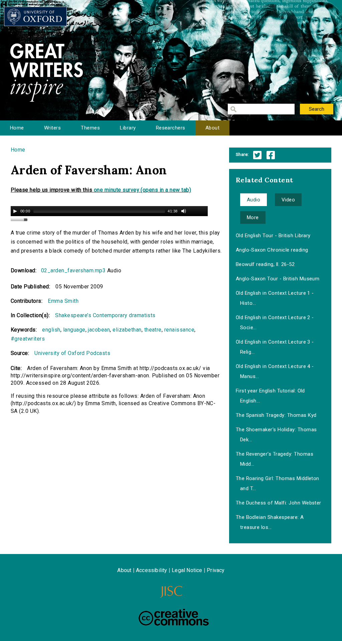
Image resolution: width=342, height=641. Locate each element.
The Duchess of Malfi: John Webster (278, 503)
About (212, 128)
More (253, 217)
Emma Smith (63, 301)
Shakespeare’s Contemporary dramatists (105, 315)
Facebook (271, 155)
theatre (153, 330)
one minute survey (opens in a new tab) (142, 190)
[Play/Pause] (15, 211)
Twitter (257, 155)
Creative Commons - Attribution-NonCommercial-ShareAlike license (174, 617)
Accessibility (151, 570)
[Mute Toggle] (183, 211)
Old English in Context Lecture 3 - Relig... (275, 347)
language (74, 330)
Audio (253, 200)
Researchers (170, 128)
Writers (52, 128)
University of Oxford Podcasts (72, 353)
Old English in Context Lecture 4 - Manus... (275, 371)
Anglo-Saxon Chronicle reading (272, 250)
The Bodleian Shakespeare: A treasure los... (270, 522)
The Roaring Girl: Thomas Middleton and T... (277, 483)
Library (128, 128)
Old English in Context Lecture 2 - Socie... (275, 322)
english (51, 330)
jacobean (99, 330)
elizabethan (127, 330)
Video (288, 200)
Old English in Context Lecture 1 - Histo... (275, 298)
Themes (90, 128)
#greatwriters (28, 339)
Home (17, 128)
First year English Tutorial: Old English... (270, 396)
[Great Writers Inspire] (35, 16)
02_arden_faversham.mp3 (73, 270)
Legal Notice (187, 570)
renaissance (179, 330)
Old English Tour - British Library (273, 236)
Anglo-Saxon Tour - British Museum (278, 279)
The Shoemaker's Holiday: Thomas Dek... (276, 435)
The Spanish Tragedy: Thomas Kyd (276, 415)
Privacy (215, 570)
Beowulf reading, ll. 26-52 (265, 264)
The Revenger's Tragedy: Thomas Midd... (274, 459)
